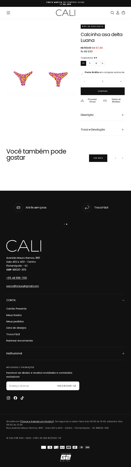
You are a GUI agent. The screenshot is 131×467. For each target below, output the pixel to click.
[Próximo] (123, 158)
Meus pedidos (15, 321)
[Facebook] (15, 398)
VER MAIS (98, 158)
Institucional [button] (14, 353)
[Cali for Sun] (23, 246)
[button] (8, 13)
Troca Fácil (13, 334)
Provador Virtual (92, 100)
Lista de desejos (16, 328)
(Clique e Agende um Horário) (37, 421)
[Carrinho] (123, 13)
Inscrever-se (66, 385)
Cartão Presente (16, 308)
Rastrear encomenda (19, 340)
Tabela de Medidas (116, 100)
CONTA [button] (11, 300)
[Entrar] (118, 13)
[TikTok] (22, 398)
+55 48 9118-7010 (16, 278)
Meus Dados (14, 315)
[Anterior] (116, 158)
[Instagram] (8, 398)
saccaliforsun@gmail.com (22, 286)
